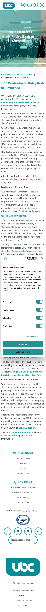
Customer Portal (23, 458)
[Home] (9, 5)
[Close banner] (42, 258)
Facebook (16, 432)
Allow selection (23, 352)
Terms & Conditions (23, 600)
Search (42, 5)
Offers (23, 468)
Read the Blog (23, 497)
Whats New (19, 75)
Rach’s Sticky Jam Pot (29, 374)
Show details (32, 336)
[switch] (39, 310)
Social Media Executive (24, 250)
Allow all (23, 344)
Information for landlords (23, 492)
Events (15, 435)
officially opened (32, 179)
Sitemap (23, 595)
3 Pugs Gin (16, 371)
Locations (23, 463)
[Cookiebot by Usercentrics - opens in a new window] (27, 258)
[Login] (35, 5)
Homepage (5, 75)
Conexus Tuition (27, 427)
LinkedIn (26, 432)
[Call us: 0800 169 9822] (29, 5)
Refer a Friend (23, 473)
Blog (30, 75)
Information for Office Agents (23, 487)
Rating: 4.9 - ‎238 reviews (31, 511)
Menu (23, 5)
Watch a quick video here (14, 215)
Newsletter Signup (21, 539)
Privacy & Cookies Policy (23, 590)
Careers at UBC (23, 502)
